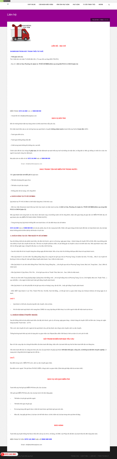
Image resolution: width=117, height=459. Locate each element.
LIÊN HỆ (93, 456)
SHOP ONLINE (31, 4)
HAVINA (101, 4)
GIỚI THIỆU (84, 456)
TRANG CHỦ (75, 456)
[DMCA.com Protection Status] (5, 1)
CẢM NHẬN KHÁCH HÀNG (46, 4)
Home (101, 19)
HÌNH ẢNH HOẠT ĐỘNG (63, 4)
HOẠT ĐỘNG (76, 4)
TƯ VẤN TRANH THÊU (89, 4)
